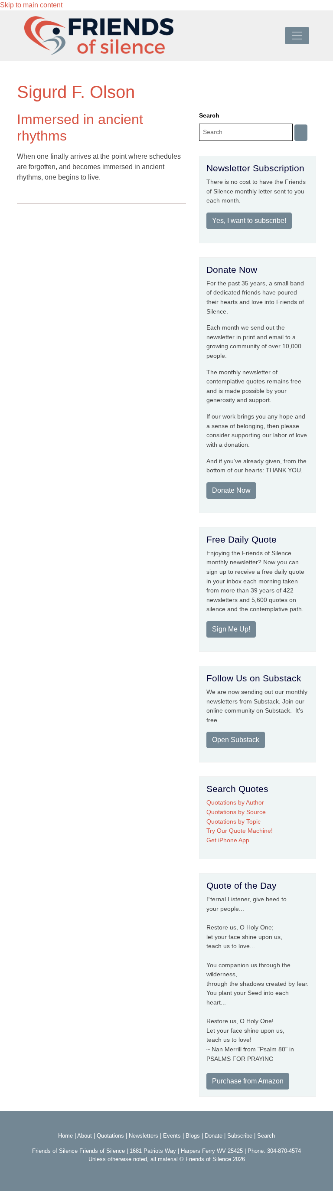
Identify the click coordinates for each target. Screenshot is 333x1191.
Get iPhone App (227, 840)
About (84, 1135)
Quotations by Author (235, 802)
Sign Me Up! (231, 629)
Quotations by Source (236, 811)
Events (172, 1135)
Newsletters (143, 1135)
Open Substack (235, 739)
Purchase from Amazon (248, 1081)
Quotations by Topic (233, 821)
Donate (213, 1135)
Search (209, 115)
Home (65, 1135)
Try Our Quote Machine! (239, 830)
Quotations (110, 1135)
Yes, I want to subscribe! (249, 220)
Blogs (193, 1135)
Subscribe (239, 1135)
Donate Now (231, 490)
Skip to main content (31, 5)
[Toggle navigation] (297, 35)
